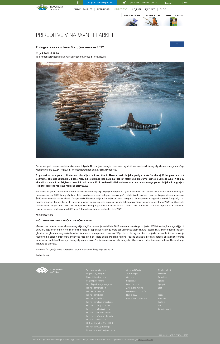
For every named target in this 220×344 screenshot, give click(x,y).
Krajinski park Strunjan (96, 319)
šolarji (169, 3)
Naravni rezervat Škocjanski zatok (100, 330)
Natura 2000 (131, 295)
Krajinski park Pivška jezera (98, 309)
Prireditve (162, 277)
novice (155, 2)
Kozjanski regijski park (95, 273)
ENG (186, 2)
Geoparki (130, 277)
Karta (160, 295)
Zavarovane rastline (134, 287)
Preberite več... (43, 255)
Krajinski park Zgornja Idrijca (98, 326)
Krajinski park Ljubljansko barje (99, 302)
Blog (160, 287)
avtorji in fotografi (145, 339)
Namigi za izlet (164, 270)
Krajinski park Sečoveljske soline (100, 316)
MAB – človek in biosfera (136, 298)
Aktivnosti (162, 273)
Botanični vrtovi (132, 284)
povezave (134, 2)
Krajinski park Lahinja (95, 298)
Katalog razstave (44, 214)
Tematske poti (132, 273)
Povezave (162, 298)
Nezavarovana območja (136, 291)
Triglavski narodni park (96, 270)
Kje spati (161, 284)
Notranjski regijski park (96, 277)
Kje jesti (161, 280)
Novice (161, 305)
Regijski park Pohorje (95, 280)
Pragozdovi (131, 280)
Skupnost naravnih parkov (100, 2)
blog (163, 9)
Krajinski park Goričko (95, 291)
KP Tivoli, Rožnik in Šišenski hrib (100, 323)
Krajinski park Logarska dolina (98, 305)
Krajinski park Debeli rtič (96, 287)
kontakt (145, 2)
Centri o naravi (164, 309)
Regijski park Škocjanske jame (99, 284)
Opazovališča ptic (133, 270)
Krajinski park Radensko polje (98, 312)
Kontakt (161, 302)
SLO (179, 2)
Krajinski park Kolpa (94, 295)
